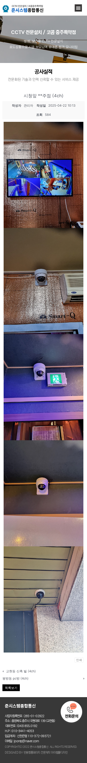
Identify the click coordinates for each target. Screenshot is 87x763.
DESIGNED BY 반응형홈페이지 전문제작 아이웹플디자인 (36, 752)
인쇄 (79, 660)
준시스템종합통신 (20, 706)
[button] (78, 8)
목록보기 (11, 688)
